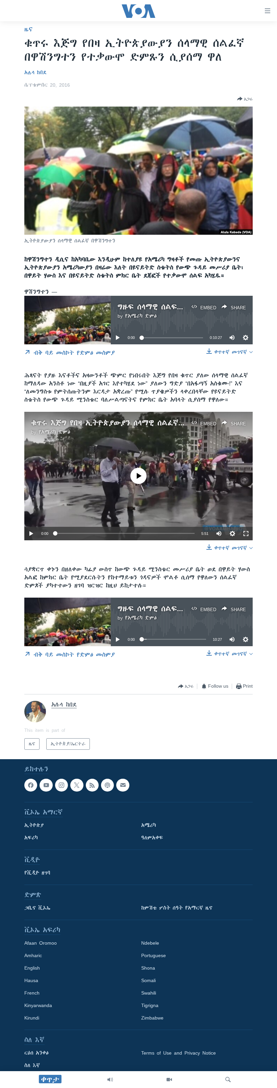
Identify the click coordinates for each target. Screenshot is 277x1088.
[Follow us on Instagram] (61, 785)
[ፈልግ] (228, 1079)
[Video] (169, 1079)
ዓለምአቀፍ (152, 838)
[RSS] (92, 785)
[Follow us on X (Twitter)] (76, 785)
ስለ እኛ (32, 1065)
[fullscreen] (246, 533)
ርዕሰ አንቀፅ (36, 1053)
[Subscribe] (122, 785)
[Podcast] (107, 785)
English (32, 968)
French (32, 993)
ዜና (28, 29)
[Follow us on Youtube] (46, 785)
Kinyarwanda (38, 1005)
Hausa (31, 980)
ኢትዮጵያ (34, 825)
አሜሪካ (148, 825)
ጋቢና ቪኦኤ (37, 908)
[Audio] (110, 1079)
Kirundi (31, 1018)
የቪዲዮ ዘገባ (37, 873)
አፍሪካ (31, 838)
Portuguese (153, 955)
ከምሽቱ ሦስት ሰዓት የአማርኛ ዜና (176, 908)
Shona (148, 968)
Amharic (33, 955)
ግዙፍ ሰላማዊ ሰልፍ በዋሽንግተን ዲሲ (174, 307)
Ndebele (150, 943)
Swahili (148, 993)
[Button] (245, 99)
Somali (148, 980)
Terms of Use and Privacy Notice (178, 1053)
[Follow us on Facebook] (30, 785)
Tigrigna (149, 1005)
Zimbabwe (152, 1018)
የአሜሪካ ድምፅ (141, 316)
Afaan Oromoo (40, 943)
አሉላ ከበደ (35, 72)
